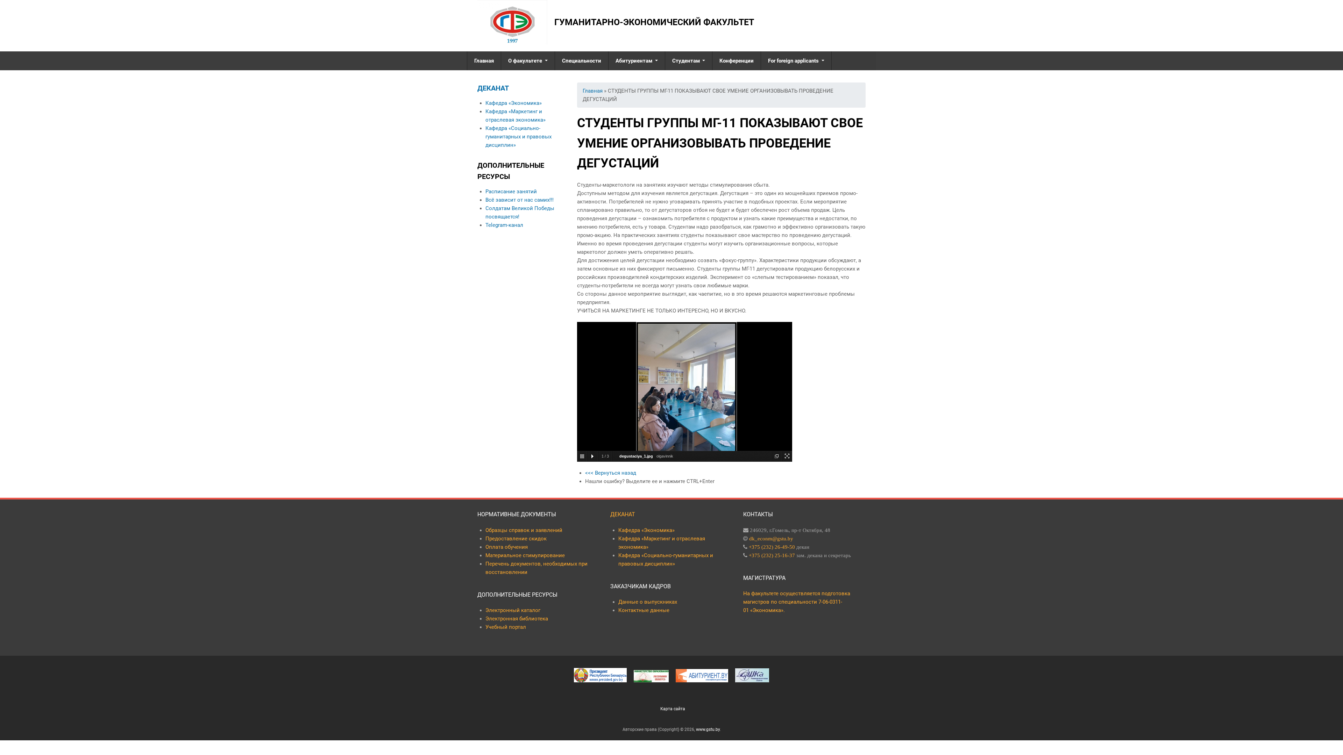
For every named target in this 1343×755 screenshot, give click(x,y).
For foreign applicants (794, 61)
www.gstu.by (708, 729)
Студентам (686, 61)
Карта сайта (672, 708)
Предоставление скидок (516, 538)
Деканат (493, 88)
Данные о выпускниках (647, 602)
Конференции (736, 61)
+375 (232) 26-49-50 (772, 546)
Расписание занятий (511, 191)
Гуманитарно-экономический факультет (654, 22)
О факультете (525, 61)
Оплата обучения (506, 547)
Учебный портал (505, 627)
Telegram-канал (504, 225)
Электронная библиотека (516, 619)
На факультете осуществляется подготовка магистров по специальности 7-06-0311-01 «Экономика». (796, 601)
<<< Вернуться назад (610, 473)
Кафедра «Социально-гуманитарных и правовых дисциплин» (518, 136)
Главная (484, 61)
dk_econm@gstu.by (771, 538)
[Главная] (512, 22)
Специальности (581, 61)
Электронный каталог (512, 610)
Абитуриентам (635, 61)
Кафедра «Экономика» (513, 103)
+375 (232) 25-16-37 (772, 555)
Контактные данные (643, 610)
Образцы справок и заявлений (523, 530)
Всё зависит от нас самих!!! (519, 200)
